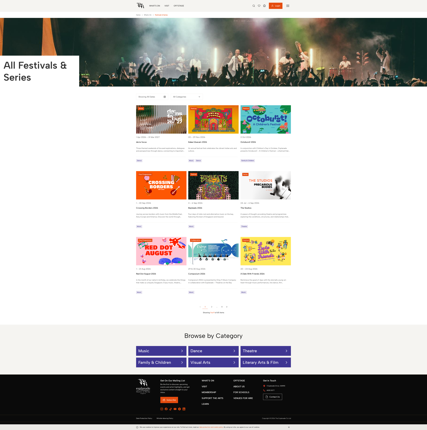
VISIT (204, 386)
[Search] (254, 6)
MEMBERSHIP (209, 392)
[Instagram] (161, 409)
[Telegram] (179, 409)
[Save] (259, 6)
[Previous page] (200, 307)
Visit (166, 6)
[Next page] (227, 307)
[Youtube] (175, 409)
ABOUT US (239, 386)
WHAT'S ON (208, 380)
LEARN (205, 404)
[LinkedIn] (184, 409)
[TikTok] (170, 409)
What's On (154, 6)
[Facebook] (166, 409)
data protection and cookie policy (211, 427)
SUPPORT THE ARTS (212, 398)
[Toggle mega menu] (288, 6)
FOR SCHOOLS (241, 392)
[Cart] (264, 6)
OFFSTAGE (239, 380)
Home (138, 15)
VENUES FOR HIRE (243, 398)
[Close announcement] (289, 427)
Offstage (179, 6)
